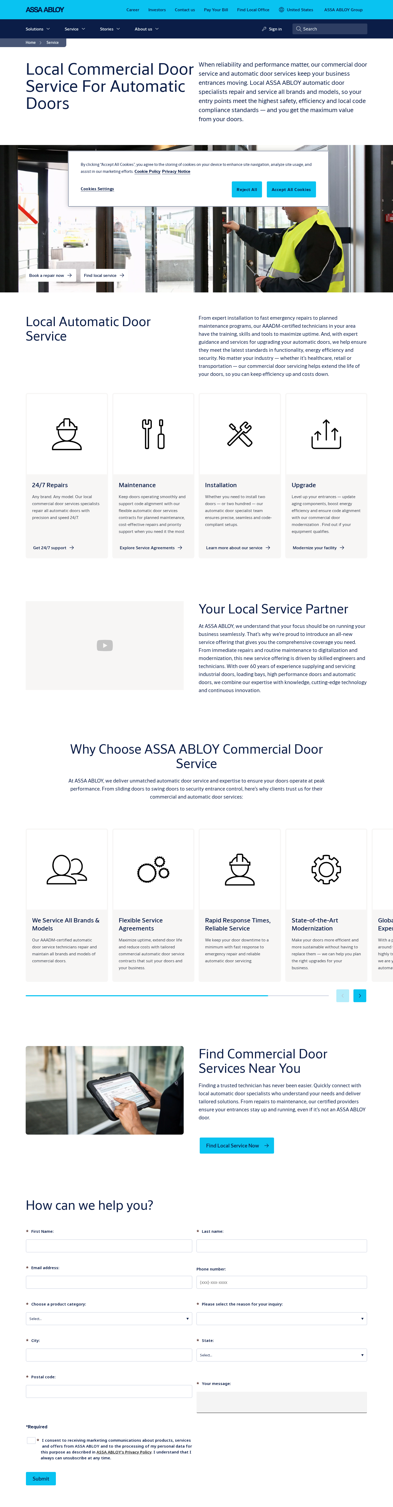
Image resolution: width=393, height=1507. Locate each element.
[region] (198, 179)
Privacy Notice (176, 171)
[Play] (105, 645)
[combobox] (329, 29)
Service (72, 29)
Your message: (213, 1384)
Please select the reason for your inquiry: (239, 1304)
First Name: (40, 1232)
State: (205, 1341)
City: (33, 1341)
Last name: (210, 1232)
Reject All (247, 189)
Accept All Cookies (291, 189)
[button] (48, 29)
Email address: (42, 1268)
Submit (41, 1478)
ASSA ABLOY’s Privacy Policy (124, 1452)
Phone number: (211, 1269)
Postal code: (41, 1377)
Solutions (34, 29)
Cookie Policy (147, 171)
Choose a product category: (56, 1304)
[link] (132, 10)
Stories (106, 29)
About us (143, 29)
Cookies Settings (97, 188)
